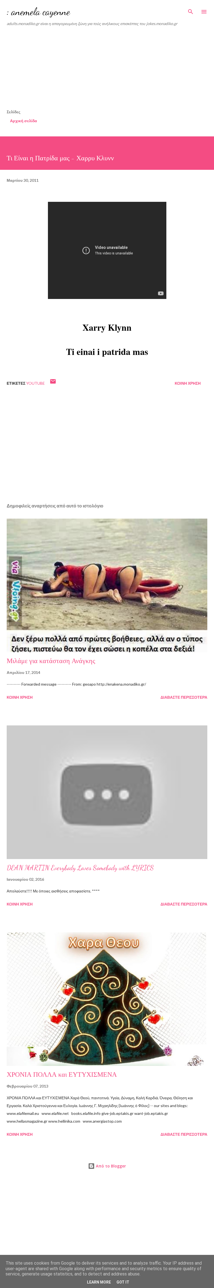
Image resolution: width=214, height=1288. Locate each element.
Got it (122, 1282)
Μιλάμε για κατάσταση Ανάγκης (51, 661)
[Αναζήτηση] (190, 10)
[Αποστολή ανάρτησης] (53, 383)
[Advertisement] (110, 70)
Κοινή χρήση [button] (188, 383)
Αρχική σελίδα (23, 120)
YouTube (35, 383)
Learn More (99, 1282)
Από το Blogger (110, 1166)
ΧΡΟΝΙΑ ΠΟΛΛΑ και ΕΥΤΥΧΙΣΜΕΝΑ (62, 1075)
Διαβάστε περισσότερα (183, 697)
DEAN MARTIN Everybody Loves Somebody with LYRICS (80, 868)
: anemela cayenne (38, 12)
